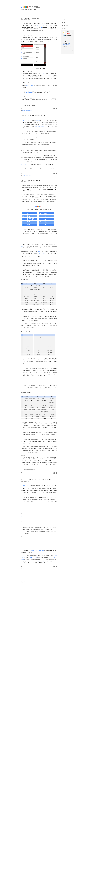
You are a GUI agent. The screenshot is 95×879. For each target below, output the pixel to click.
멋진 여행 (38, 120)
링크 (22, 246)
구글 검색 (23, 474)
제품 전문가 (48, 75)
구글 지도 (23, 568)
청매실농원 (41, 550)
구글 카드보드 (23, 120)
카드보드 (26, 175)
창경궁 (22, 524)
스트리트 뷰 (27, 568)
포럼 (41, 27)
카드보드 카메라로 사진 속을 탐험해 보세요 (33, 115)
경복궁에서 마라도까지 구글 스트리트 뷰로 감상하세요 (37, 479)
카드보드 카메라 (24, 164)
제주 (33, 557)
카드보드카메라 (31, 175)
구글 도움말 (24, 110)
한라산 (22, 539)
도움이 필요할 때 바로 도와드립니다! (31, 18)
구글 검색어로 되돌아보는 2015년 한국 (32, 180)
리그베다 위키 (41, 253)
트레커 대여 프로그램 (39, 561)
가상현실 (23, 175)
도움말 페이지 (29, 92)
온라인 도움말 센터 (41, 25)
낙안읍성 (33, 550)
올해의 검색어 (28, 474)
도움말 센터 (64, 51)
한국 (36, 557)
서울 (31, 557)
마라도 (22, 546)
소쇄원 (37, 550)
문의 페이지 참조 (29, 85)
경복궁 (22, 508)
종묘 (21, 516)
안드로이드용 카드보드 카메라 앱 (41, 126)
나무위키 (40, 251)
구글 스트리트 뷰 (24, 485)
